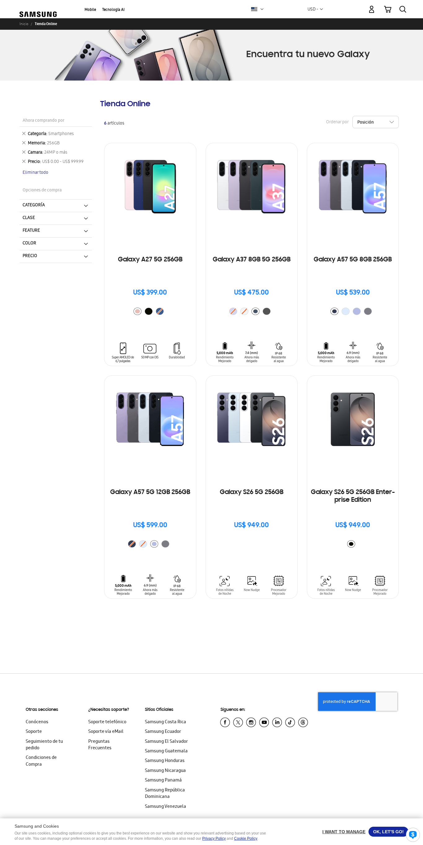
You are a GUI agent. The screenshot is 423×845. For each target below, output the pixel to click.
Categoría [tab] (34, 205)
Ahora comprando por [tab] (43, 121)
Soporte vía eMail (106, 732)
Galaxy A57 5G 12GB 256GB (150, 492)
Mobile (90, 10)
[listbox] (150, 312)
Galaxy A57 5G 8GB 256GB (353, 259)
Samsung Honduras (165, 761)
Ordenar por (337, 122)
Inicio (24, 23)
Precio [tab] (30, 256)
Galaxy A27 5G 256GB (150, 259)
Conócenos (37, 722)
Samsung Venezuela (165, 807)
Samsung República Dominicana (165, 794)
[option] (137, 311)
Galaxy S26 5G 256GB (251, 492)
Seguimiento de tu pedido (44, 745)
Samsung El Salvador (166, 742)
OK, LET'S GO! (388, 831)
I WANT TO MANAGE (343, 831)
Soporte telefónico (107, 722)
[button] (262, 9)
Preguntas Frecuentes (99, 745)
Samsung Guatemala (166, 751)
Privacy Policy (214, 838)
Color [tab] (29, 243)
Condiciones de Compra (41, 761)
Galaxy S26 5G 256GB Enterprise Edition (353, 496)
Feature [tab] (31, 230)
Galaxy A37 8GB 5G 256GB (251, 259)
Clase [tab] (29, 218)
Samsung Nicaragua (165, 771)
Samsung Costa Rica (165, 722)
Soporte (34, 732)
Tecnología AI (113, 10)
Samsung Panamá (163, 780)
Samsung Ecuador (163, 732)
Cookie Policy (245, 838)
